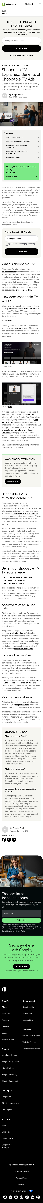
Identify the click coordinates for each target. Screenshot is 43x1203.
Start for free (30, 4)
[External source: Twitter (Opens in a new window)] (10, 1197)
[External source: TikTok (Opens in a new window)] (27, 1197)
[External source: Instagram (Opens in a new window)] (21, 1197)
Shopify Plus (7, 1138)
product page (22, 328)
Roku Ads (30, 414)
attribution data (16, 633)
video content (30, 308)
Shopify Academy (9, 1074)
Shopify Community (10, 1081)
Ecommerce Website (31, 1048)
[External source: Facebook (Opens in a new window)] (5, 1197)
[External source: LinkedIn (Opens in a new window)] (32, 1197)
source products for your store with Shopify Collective (18, 430)
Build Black (27, 1013)
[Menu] (40, 4)
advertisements (9, 272)
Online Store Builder (31, 1036)
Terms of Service (21, 1171)
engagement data (24, 290)
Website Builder (29, 1042)
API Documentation (10, 1103)
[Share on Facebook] (4, 840)
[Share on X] (9, 840)
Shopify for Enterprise (6, 1146)
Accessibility (27, 1020)
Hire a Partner (8, 1068)
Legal (4, 1033)
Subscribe (21, 920)
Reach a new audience (14, 583)
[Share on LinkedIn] (14, 840)
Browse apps (13, 481)
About (4, 1007)
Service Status (8, 1039)
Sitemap (21, 1184)
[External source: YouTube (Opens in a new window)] (16, 1197)
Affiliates (5, 1026)
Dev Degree (7, 1109)
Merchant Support (10, 1055)
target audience (22, 705)
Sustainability (28, 1007)
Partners (5, 1020)
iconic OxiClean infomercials (25, 513)
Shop (4, 1125)
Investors (6, 1013)
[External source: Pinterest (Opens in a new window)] (38, 1197)
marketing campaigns (23, 649)
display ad (6, 308)
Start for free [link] (21, 48)
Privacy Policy (20, 931)
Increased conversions (14, 580)
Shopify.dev (7, 1097)
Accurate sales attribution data (18, 577)
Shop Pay (6, 1132)
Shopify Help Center (10, 1061)
